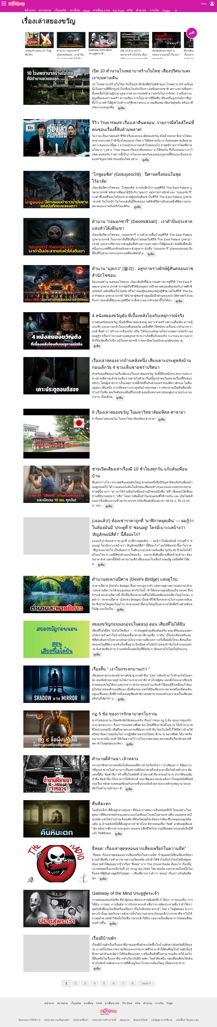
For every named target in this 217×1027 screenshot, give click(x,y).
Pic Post (118, 10)
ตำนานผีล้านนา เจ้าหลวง (115, 758)
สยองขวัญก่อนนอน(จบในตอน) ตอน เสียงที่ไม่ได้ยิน (138, 624)
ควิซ (129, 10)
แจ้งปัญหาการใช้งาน (161, 1020)
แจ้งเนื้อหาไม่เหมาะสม (187, 1020)
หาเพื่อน (75, 10)
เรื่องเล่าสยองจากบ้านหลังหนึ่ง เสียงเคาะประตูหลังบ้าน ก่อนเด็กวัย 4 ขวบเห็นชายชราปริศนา (141, 364)
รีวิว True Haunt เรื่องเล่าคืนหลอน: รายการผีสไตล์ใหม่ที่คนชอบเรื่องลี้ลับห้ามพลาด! (143, 126)
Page (166, 10)
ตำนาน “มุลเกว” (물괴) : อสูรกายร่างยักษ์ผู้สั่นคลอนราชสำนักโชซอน (142, 272)
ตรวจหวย (45, 10)
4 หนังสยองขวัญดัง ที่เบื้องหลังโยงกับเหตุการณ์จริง (138, 315)
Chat (86, 10)
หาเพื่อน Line (101, 10)
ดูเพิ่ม (121, 108)
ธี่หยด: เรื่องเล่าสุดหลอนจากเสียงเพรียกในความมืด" (139, 848)
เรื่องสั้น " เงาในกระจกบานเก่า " (121, 669)
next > (146, 983)
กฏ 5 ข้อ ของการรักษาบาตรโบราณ (124, 714)
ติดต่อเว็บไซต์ (140, 1020)
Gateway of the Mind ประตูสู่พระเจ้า (125, 893)
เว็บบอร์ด (60, 10)
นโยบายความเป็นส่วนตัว (56, 1020)
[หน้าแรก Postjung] (16, 3)
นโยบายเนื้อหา (80, 1020)
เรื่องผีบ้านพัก (104, 938)
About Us (125, 1020)
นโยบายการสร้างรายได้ (104, 1020)
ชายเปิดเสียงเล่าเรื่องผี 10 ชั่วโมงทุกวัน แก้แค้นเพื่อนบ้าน (139, 472)
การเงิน (154, 10)
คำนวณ (141, 10)
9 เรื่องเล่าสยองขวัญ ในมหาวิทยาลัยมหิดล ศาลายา (139, 412)
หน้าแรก (29, 10)
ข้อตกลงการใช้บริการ (29, 1020)
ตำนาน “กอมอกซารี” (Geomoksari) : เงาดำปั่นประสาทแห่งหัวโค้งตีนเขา (142, 225)
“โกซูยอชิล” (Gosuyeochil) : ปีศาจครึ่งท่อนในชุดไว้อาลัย (136, 178)
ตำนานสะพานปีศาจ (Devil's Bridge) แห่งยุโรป (134, 579)
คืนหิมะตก (101, 803)
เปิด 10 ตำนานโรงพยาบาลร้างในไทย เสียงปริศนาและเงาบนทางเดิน (141, 74)
